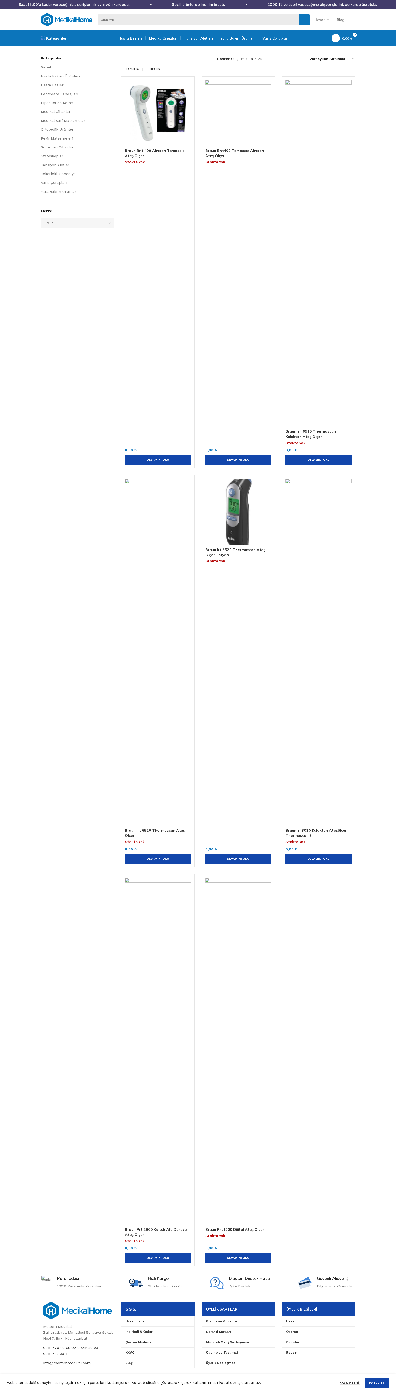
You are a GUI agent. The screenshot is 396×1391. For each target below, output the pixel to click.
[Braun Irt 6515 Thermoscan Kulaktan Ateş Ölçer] (318, 253)
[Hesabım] (353, 19)
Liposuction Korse (57, 103)
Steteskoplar (52, 156)
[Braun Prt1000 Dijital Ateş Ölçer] (238, 1051)
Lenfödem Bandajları (59, 94)
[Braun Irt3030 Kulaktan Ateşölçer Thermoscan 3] (318, 652)
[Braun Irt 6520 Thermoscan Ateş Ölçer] (158, 652)
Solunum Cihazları (58, 147)
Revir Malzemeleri (57, 138)
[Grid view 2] (282, 58)
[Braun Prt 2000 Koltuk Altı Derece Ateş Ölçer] (158, 1051)
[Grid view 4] (299, 58)
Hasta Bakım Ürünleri (60, 76)
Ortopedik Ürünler (57, 129)
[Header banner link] (198, 4)
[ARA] (304, 19)
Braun (155, 69)
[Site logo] (67, 19)
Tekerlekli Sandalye (58, 174)
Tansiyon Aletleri (55, 165)
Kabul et (376, 1382)
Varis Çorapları (54, 182)
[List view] (273, 58)
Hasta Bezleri (52, 85)
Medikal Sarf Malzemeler (63, 120)
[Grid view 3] (290, 58)
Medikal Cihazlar (56, 111)
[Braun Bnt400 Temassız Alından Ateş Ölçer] (238, 113)
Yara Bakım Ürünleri (59, 191)
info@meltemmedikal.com (67, 1363)
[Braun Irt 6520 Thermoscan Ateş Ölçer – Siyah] (238, 512)
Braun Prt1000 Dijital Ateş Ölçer (234, 1229)
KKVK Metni (350, 1382)
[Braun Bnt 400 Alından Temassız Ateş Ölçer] (158, 113)
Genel (46, 67)
